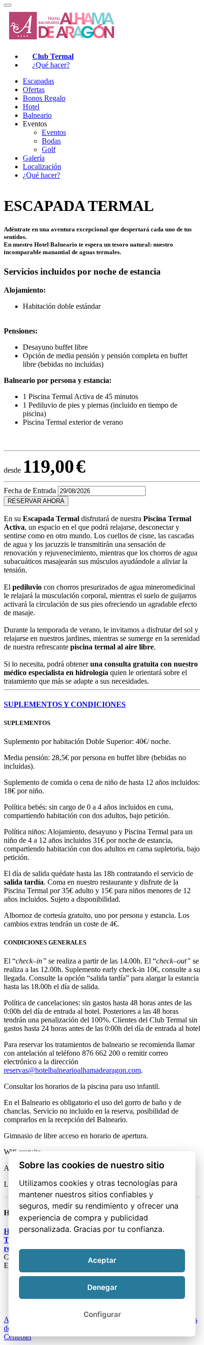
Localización (42, 166)
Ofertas (34, 90)
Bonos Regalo (44, 98)
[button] (102, 704)
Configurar (102, 1314)
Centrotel (17, 1337)
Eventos (54, 132)
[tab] (102, 704)
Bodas (51, 141)
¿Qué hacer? (51, 65)
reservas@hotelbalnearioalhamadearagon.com (72, 1070)
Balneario (37, 115)
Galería (34, 158)
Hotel (31, 107)
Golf (49, 149)
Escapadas (38, 81)
